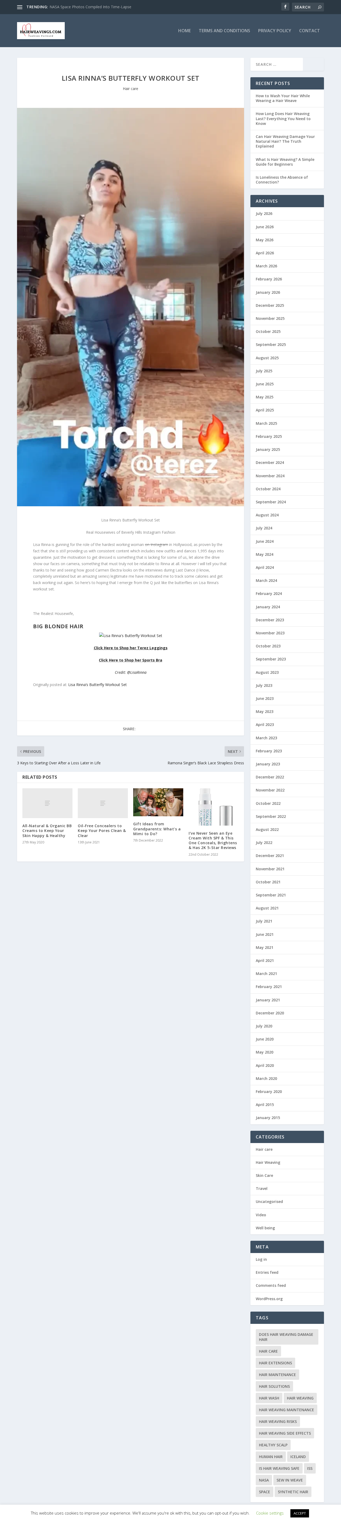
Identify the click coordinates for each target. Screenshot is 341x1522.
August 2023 (267, 672)
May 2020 (264, 1052)
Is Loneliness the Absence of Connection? (282, 180)
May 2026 (264, 239)
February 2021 (269, 986)
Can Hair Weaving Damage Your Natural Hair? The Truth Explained (285, 141)
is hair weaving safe (279, 1468)
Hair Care (268, 1351)
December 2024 (270, 462)
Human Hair (271, 1456)
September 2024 (271, 501)
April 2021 (265, 960)
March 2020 (266, 1078)
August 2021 (267, 908)
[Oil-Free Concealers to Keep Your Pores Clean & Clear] (103, 803)
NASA (264, 1480)
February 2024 (269, 593)
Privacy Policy (274, 31)
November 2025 (270, 318)
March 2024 (266, 580)
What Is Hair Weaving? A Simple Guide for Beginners (285, 162)
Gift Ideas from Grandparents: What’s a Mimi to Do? (157, 828)
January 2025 (268, 449)
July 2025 (264, 370)
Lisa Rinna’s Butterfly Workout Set (97, 684)
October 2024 (268, 488)
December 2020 (270, 1012)
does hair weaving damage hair (286, 1337)
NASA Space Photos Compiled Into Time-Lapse (90, 6)
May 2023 (264, 711)
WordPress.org (269, 1298)
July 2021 (264, 921)
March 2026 (266, 265)
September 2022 (271, 816)
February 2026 (269, 278)
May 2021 (264, 947)
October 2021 (268, 881)
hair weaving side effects (285, 1433)
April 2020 (265, 1065)
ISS (309, 1468)
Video (261, 1214)
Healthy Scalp (273, 1444)
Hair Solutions (274, 1386)
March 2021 (266, 973)
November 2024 (270, 475)
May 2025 (264, 396)
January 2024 (268, 606)
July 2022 (264, 842)
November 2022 (270, 790)
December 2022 (270, 777)
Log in (261, 1259)
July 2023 (264, 685)
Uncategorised (269, 1201)
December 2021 (270, 855)
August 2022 (267, 829)
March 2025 (266, 423)
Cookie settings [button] (270, 1513)
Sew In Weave (290, 1480)
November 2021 (270, 868)
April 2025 (265, 410)
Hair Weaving (268, 1162)
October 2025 (268, 331)
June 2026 (265, 226)
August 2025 (267, 357)
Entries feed (267, 1272)
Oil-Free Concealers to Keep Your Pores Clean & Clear (102, 830)
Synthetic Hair (293, 1491)
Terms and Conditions (224, 31)
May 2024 (264, 554)
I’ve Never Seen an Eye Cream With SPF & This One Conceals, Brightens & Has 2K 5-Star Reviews (213, 840)
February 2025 (269, 436)
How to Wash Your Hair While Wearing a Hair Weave (283, 98)
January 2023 (268, 763)
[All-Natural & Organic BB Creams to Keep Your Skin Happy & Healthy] (47, 803)
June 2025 (265, 383)
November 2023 (270, 632)
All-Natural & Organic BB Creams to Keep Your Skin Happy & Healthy (47, 830)
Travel (261, 1188)
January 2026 (268, 292)
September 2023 (271, 659)
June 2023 (265, 698)
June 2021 (265, 934)
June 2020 (265, 1039)
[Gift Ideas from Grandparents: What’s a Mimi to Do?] (158, 802)
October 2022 (268, 803)
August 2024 (267, 514)
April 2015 (265, 1104)
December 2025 (270, 305)
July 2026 (264, 213)
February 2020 (269, 1091)
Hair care (130, 88)
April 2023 (265, 724)
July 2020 (264, 1026)
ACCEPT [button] (300, 1513)
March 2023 (266, 737)
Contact (309, 31)
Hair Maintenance (277, 1374)
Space (264, 1491)
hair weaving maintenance (286, 1409)
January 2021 (268, 999)
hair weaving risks (278, 1421)
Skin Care (264, 1175)
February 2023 (269, 750)
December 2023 (270, 619)
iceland (298, 1456)
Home (184, 31)
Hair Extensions (275, 1362)
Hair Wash (269, 1398)
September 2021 (271, 894)
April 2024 (265, 567)
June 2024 (265, 541)
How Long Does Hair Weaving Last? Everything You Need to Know (283, 118)
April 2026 (265, 252)
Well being (265, 1227)
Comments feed (271, 1285)
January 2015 (268, 1117)
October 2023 (268, 645)
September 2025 (271, 344)
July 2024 (264, 528)
